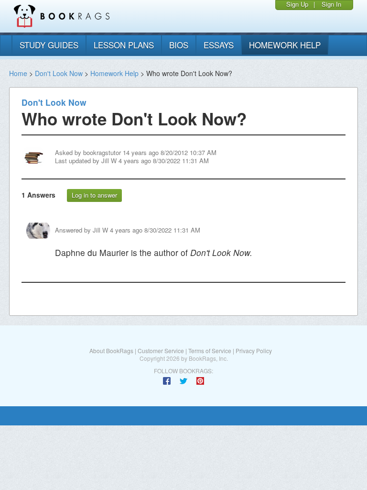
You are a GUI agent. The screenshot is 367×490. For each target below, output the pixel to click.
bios (178, 45)
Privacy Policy (254, 350)
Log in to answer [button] (94, 195)
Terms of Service (209, 350)
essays (219, 45)
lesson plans (124, 45)
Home (18, 73)
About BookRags (111, 350)
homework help (285, 45)
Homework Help (114, 73)
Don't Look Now (59, 73)
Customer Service (161, 350)
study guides (49, 45)
